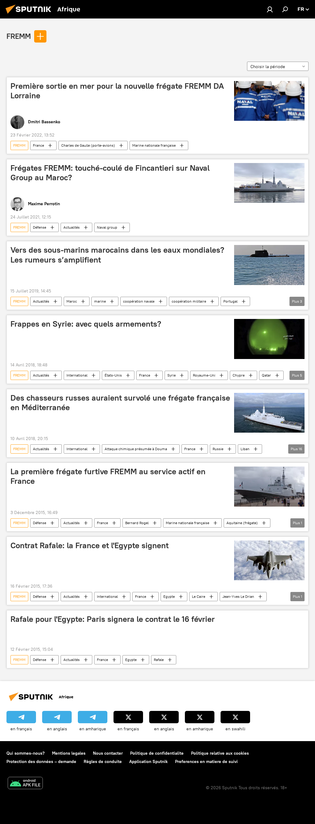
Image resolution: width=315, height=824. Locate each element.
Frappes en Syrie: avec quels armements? (85, 324)
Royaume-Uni (204, 375)
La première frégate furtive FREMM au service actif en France (107, 476)
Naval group (107, 227)
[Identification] (270, 9)
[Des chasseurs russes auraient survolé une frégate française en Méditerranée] (269, 413)
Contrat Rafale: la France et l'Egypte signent (89, 545)
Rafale (159, 659)
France (38, 145)
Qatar (266, 375)
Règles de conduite (103, 761)
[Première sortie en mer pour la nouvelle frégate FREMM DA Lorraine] (269, 101)
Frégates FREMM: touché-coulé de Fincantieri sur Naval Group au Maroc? (109, 172)
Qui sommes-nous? (25, 753)
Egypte (169, 596)
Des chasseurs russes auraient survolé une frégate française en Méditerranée (120, 402)
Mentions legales (69, 753)
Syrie (171, 375)
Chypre (239, 375)
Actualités (71, 227)
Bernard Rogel (137, 522)
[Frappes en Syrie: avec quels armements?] (269, 339)
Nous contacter (108, 753)
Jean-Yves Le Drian (238, 596)
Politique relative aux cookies (220, 753)
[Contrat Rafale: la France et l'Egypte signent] (269, 560)
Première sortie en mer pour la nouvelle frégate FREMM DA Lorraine (117, 90)
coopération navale (138, 301)
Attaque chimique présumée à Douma (136, 449)
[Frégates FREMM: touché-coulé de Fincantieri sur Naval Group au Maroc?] (269, 183)
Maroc (71, 301)
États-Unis (113, 375)
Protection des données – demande (41, 761)
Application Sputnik (148, 761)
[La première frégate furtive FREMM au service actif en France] (269, 486)
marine (100, 301)
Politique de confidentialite (157, 753)
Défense (39, 227)
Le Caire (198, 596)
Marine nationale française (154, 145)
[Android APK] (25, 784)
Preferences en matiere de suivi (206, 761)
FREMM (18, 36)
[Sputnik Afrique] (30, 14)
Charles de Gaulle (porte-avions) (88, 145)
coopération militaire (189, 301)
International (76, 375)
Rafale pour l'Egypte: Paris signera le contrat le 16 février (112, 619)
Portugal (230, 301)
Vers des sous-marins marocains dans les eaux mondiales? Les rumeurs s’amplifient (117, 254)
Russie (218, 449)
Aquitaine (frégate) (242, 522)
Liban (245, 449)
